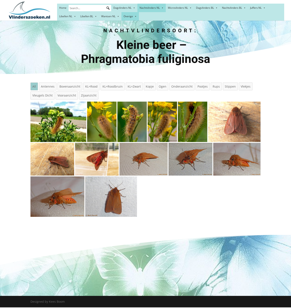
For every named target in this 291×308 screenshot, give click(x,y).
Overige (128, 16)
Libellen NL (65, 16)
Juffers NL (256, 8)
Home (62, 8)
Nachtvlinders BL (232, 8)
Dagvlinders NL (122, 8)
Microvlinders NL (178, 8)
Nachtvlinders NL (150, 8)
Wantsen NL (108, 16)
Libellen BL (86, 16)
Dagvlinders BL (205, 8)
